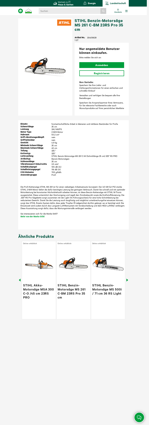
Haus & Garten (65, 3)
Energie (92, 3)
